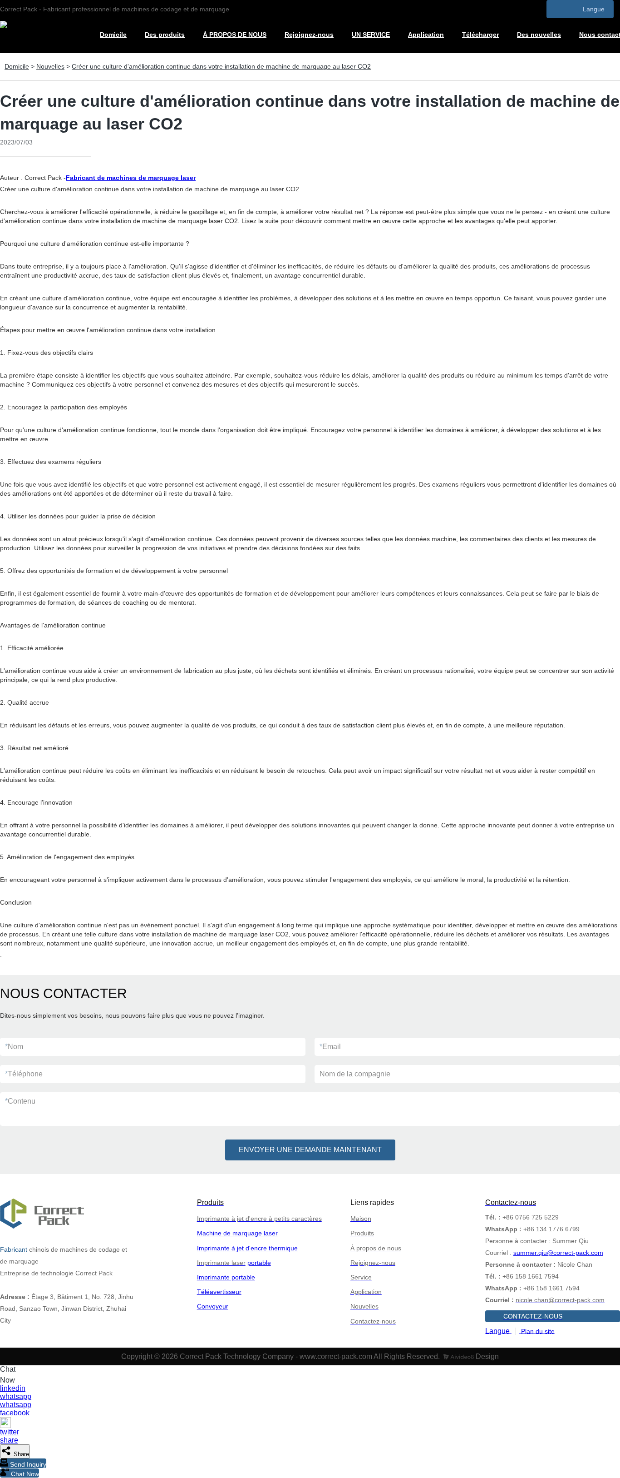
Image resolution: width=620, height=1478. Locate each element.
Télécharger (480, 34)
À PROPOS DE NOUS (234, 34)
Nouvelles (50, 66)
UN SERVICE (371, 34)
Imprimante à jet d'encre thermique (247, 1248)
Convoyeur (212, 1306)
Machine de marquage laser (237, 1233)
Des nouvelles (539, 34)
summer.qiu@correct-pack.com (558, 1252)
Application (426, 34)
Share (20, 1454)
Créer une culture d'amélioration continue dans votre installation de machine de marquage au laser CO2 (221, 66)
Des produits (165, 34)
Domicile (113, 34)
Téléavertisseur (219, 1291)
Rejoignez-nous (309, 34)
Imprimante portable (226, 1277)
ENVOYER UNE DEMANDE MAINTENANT (310, 1150)
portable (259, 1262)
